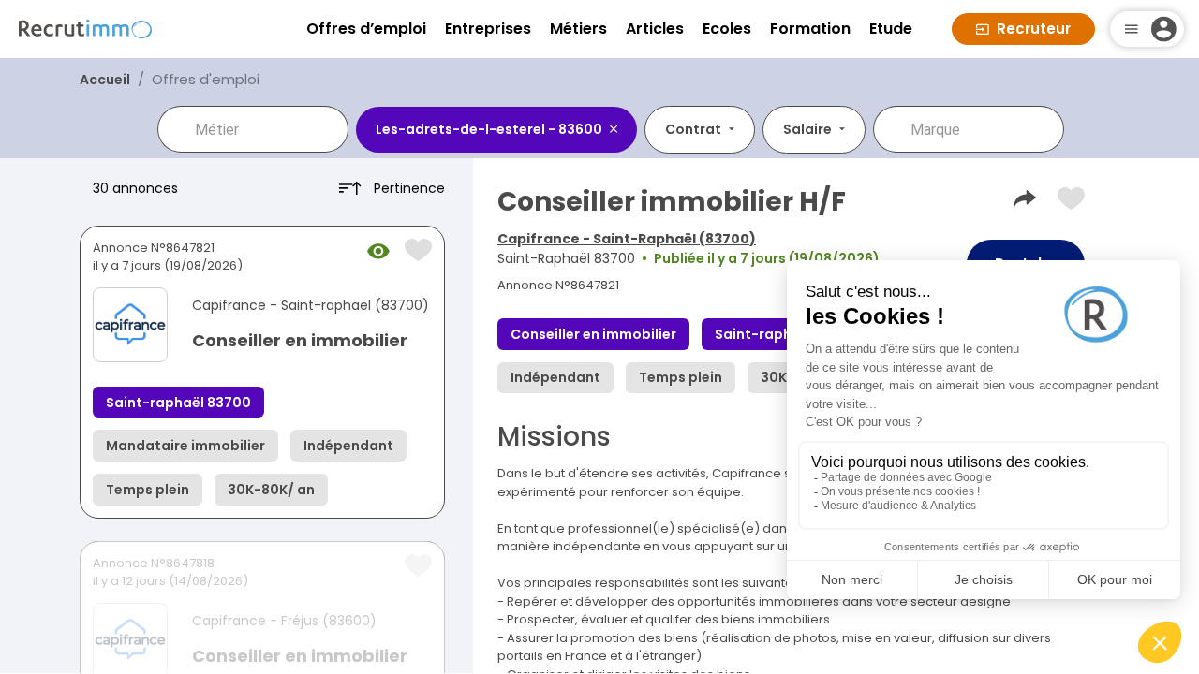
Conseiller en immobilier (299, 340)
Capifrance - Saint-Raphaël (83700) (626, 238)
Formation (810, 28)
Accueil (105, 79)
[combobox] (266, 129)
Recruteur (1034, 28)
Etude (890, 28)
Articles (655, 28)
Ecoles (727, 28)
